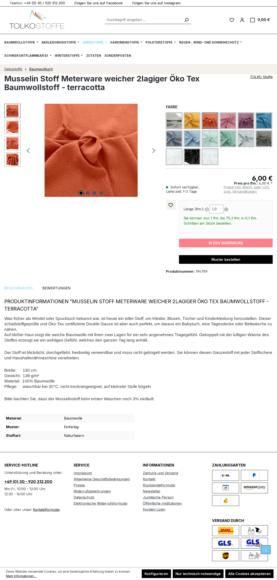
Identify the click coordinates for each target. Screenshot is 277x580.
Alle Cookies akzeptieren (249, 574)
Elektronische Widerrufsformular (101, 503)
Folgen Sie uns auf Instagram (156, 3)
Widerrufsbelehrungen (92, 491)
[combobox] (143, 20)
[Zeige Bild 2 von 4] (87, 193)
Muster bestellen (225, 259)
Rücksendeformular (159, 485)
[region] (81, 150)
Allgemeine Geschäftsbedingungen (102, 479)
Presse (79, 485)
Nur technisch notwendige (198, 574)
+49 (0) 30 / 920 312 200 (44, 3)
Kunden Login (154, 509)
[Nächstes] (154, 150)
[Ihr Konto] (242, 19)
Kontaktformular (46, 509)
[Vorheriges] (28, 150)
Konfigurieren (156, 574)
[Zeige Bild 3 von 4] (94, 193)
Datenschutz (84, 497)
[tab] (18, 288)
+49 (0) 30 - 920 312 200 (28, 481)
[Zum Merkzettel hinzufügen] (171, 205)
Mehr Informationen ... (21, 576)
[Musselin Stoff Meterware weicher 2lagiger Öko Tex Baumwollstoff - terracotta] (90, 150)
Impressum (83, 473)
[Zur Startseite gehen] (36, 19)
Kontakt (149, 479)
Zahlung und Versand (160, 473)
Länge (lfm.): (194, 209)
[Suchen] (186, 20)
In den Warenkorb (226, 243)
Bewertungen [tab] (56, 288)
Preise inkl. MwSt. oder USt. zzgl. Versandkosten (247, 189)
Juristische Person (158, 497)
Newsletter (152, 491)
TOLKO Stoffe (261, 77)
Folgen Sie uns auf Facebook (98, 3)
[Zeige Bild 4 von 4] (101, 193)
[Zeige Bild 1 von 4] (81, 193)
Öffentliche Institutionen (162, 503)
